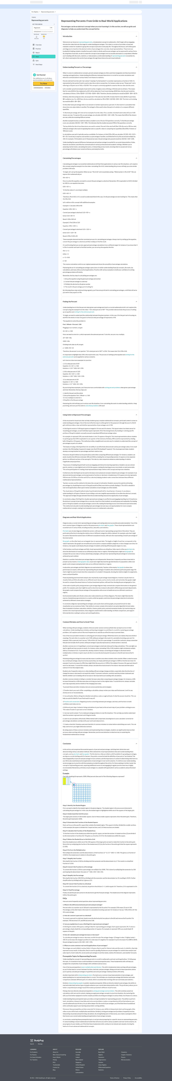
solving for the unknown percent (84, 312)
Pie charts (66, 531)
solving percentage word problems (103, 991)
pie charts (101, 525)
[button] (43, 31)
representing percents (85, 42)
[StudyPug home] (37, 1040)
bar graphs (110, 525)
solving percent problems (112, 387)
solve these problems (91, 405)
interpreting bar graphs (76, 983)
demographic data (83, 561)
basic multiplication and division (91, 967)
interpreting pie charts (85, 975)
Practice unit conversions (72, 701)
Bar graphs (66, 541)
